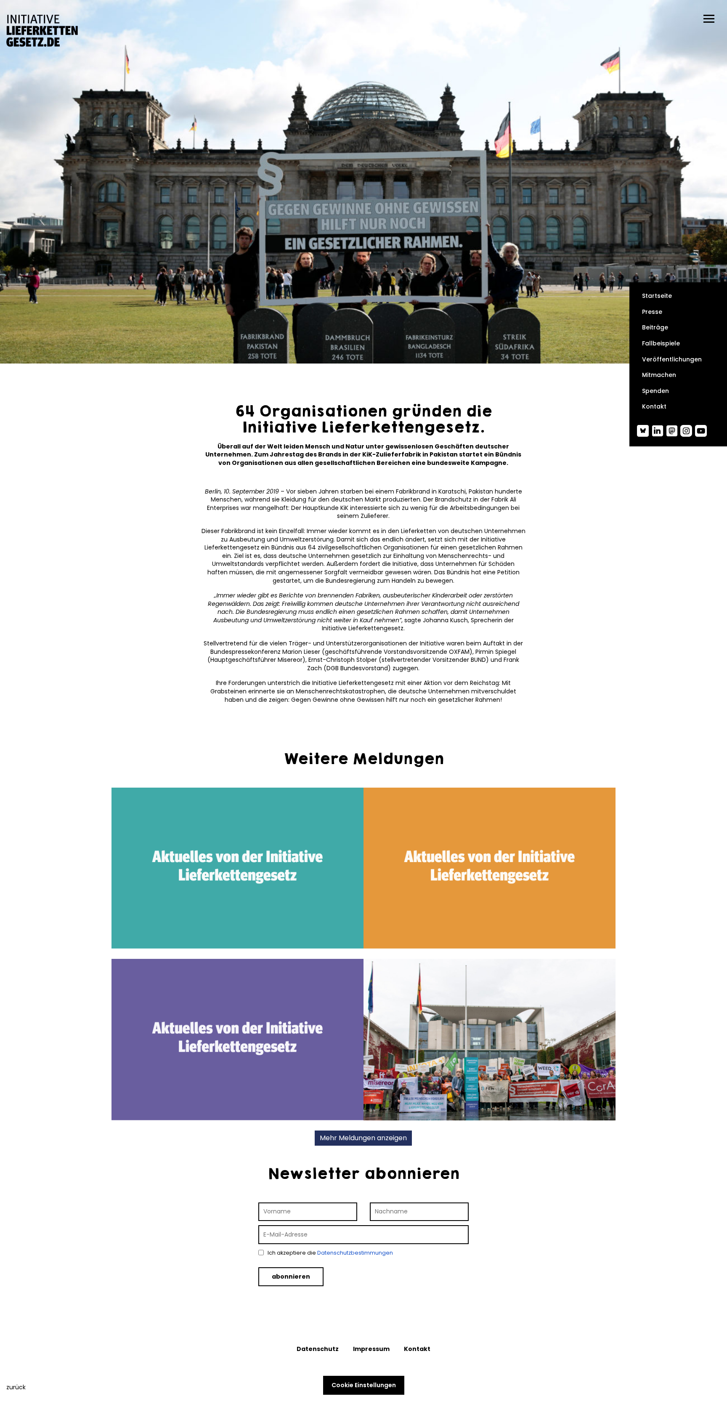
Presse (652, 312)
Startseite (657, 296)
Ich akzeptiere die (329, 1252)
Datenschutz (318, 1349)
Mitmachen (659, 375)
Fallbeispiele (661, 344)
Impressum (371, 1349)
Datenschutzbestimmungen (355, 1252)
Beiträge (655, 328)
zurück (16, 1387)
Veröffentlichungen (672, 360)
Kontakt (654, 407)
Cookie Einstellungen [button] (364, 1385)
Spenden (655, 391)
